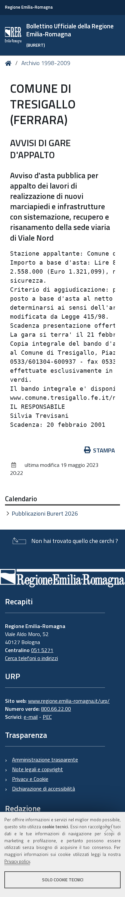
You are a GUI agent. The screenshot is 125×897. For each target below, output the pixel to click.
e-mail (31, 717)
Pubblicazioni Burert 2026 (45, 513)
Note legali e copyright (37, 769)
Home (9, 63)
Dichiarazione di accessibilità (43, 789)
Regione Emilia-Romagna (29, 7)
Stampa (104, 450)
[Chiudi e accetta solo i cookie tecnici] (109, 828)
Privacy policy (17, 861)
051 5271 (42, 650)
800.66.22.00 (56, 709)
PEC (47, 717)
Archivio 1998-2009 (45, 63)
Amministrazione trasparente (45, 760)
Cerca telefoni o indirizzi (31, 658)
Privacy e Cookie (30, 779)
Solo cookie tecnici (62, 879)
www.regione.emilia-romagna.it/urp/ (69, 701)
